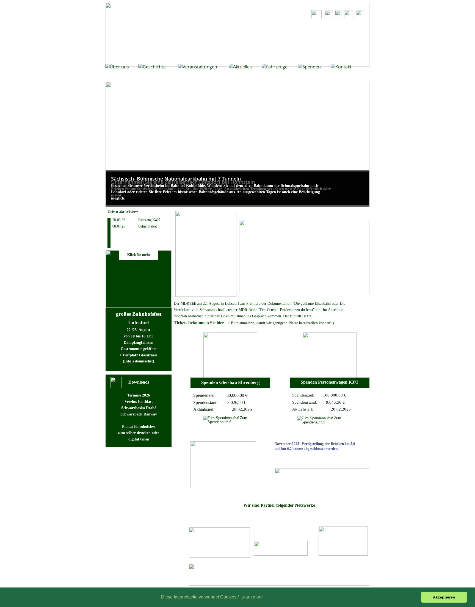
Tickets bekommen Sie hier (199, 322)
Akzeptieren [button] (444, 597)
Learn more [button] (252, 597)
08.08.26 (118, 226)
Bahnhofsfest (145, 226)
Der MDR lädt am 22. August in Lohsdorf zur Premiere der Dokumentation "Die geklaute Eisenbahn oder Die (260, 303)
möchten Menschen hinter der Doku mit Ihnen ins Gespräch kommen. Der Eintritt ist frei (243, 316)
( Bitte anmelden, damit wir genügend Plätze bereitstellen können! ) (281, 323)
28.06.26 (118, 220)
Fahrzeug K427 (147, 220)
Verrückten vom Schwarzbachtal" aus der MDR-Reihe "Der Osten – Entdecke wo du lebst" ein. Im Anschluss (259, 310)
